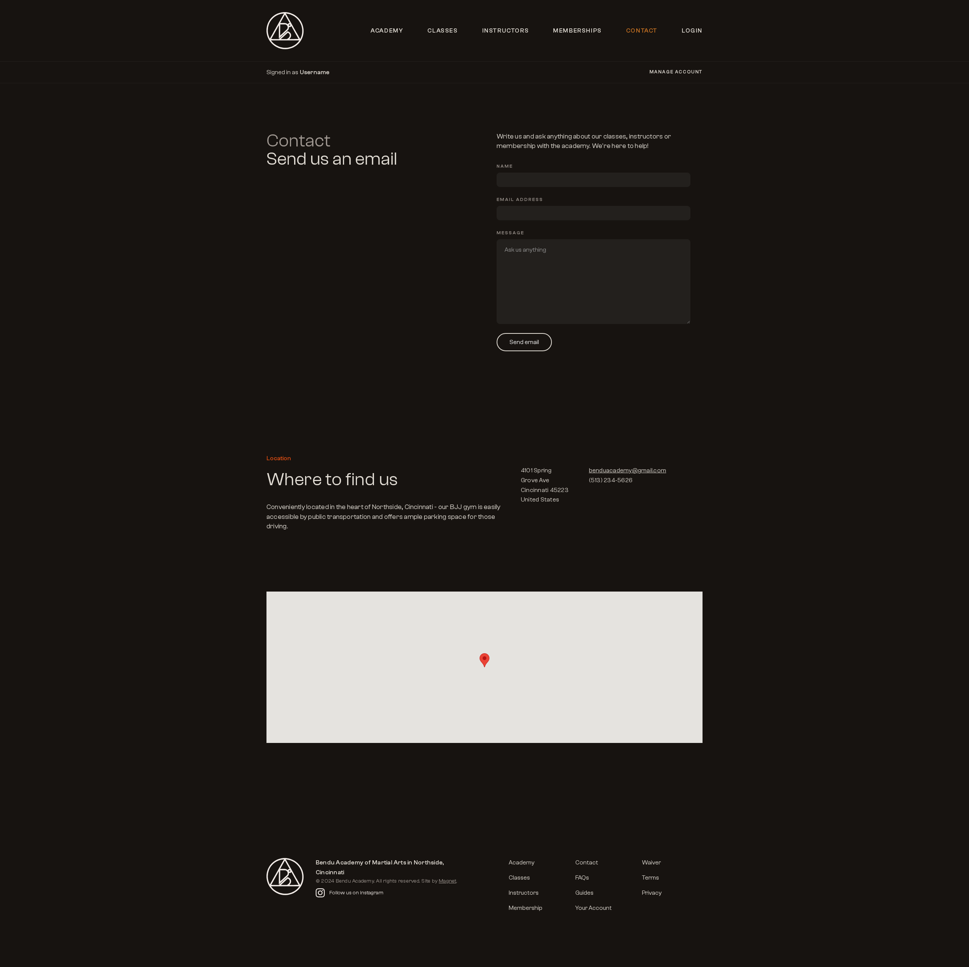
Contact (641, 30)
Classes (442, 30)
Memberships (577, 30)
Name (505, 166)
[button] (484, 660)
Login (692, 30)
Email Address (520, 199)
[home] (285, 30)
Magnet (447, 881)
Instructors (505, 30)
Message (510, 232)
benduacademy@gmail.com (627, 470)
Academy (387, 30)
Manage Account (676, 72)
